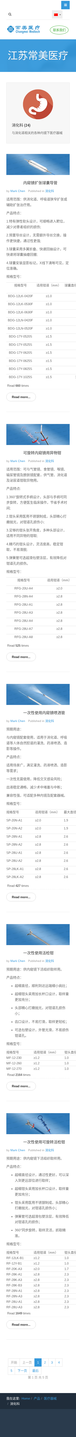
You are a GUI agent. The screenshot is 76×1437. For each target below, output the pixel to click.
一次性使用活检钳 (38, 953)
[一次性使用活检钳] (38, 934)
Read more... (21, 397)
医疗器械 (50, 1398)
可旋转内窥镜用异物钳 (42, 453)
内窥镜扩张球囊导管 (40, 183)
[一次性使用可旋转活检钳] (38, 1123)
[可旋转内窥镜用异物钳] (38, 434)
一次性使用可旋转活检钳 (44, 1142)
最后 (35, 1370)
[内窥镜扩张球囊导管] (38, 164)
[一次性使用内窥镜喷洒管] (38, 694)
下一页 (22, 1370)
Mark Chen (17, 191)
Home (26, 1398)
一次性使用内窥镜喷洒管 (44, 713)
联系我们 (59, 30)
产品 (37, 1398)
